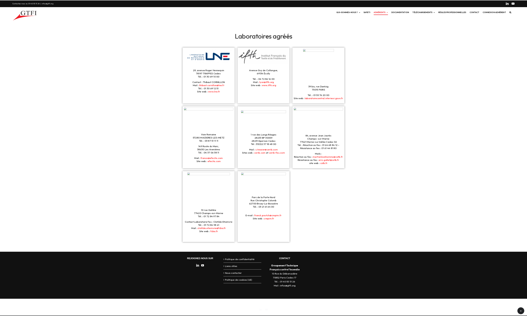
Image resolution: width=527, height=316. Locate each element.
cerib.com (259, 152)
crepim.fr (269, 218)
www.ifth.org (269, 85)
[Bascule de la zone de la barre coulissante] (520, 310)
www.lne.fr (214, 91)
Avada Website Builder (247, 303)
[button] (510, 12)
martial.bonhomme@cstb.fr (328, 156)
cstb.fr (324, 163)
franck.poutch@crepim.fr (267, 215)
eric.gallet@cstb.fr (329, 159)
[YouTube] (513, 3)
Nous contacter (233, 272)
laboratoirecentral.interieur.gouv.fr (323, 98)
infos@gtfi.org (47, 4)
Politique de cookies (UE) (238, 279)
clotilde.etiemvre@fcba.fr (212, 228)
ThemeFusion (266, 303)
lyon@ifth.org (266, 82)
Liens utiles (231, 266)
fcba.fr (214, 231)
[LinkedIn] (507, 3)
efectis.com (214, 161)
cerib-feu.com (277, 152)
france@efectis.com (212, 158)
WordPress (308, 303)
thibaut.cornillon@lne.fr (211, 85)
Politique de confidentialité (239, 259)
